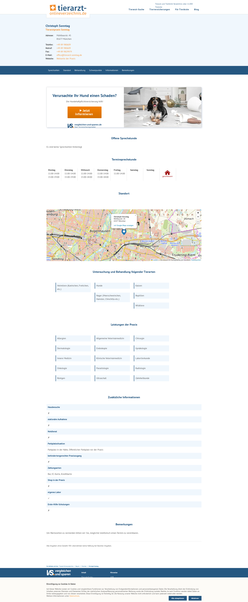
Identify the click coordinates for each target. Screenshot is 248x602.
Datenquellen (196, 260)
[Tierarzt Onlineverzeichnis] (68, 15)
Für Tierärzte (182, 9)
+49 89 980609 (64, 44)
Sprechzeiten (53, 70)
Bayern (77, 566)
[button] (124, 232)
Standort (67, 70)
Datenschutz (74, 596)
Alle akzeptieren (177, 598)
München (84, 566)
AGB (112, 577)
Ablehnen (195, 598)
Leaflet (155, 260)
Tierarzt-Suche (136, 9)
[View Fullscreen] (198, 222)
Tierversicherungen (159, 9)
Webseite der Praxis (66, 58)
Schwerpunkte (95, 70)
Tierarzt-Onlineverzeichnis (66, 566)
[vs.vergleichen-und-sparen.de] (59, 575)
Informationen (112, 70)
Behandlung (80, 70)
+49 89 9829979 (64, 51)
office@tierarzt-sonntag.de (69, 55)
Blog (196, 9)
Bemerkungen (128, 70)
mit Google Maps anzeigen (124, 225)
